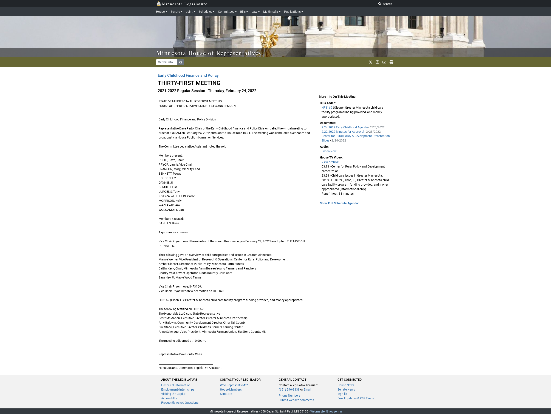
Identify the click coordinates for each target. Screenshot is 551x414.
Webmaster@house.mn (326, 411)
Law (254, 11)
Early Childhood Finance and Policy (188, 75)
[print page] (391, 62)
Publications (292, 11)
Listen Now (329, 151)
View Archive (330, 162)
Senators (226, 394)
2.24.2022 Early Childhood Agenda (345, 127)
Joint (189, 11)
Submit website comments (296, 400)
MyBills (342, 394)
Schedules (205, 11)
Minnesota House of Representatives (209, 53)
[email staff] (384, 62)
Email (307, 389)
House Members (231, 389)
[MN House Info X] (370, 62)
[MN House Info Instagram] (377, 62)
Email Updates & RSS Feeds (355, 398)
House (160, 11)
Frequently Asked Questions (179, 402)
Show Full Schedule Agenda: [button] (339, 203)
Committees (226, 11)
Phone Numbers (289, 395)
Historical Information (175, 385)
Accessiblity (169, 398)
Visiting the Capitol (173, 394)
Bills (243, 11)
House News (345, 385)
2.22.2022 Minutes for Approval (343, 131)
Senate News (346, 389)
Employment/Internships (177, 389)
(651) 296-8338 (289, 389)
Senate (175, 11)
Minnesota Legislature (184, 3)
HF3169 (327, 107)
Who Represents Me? (234, 385)
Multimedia (270, 11)
